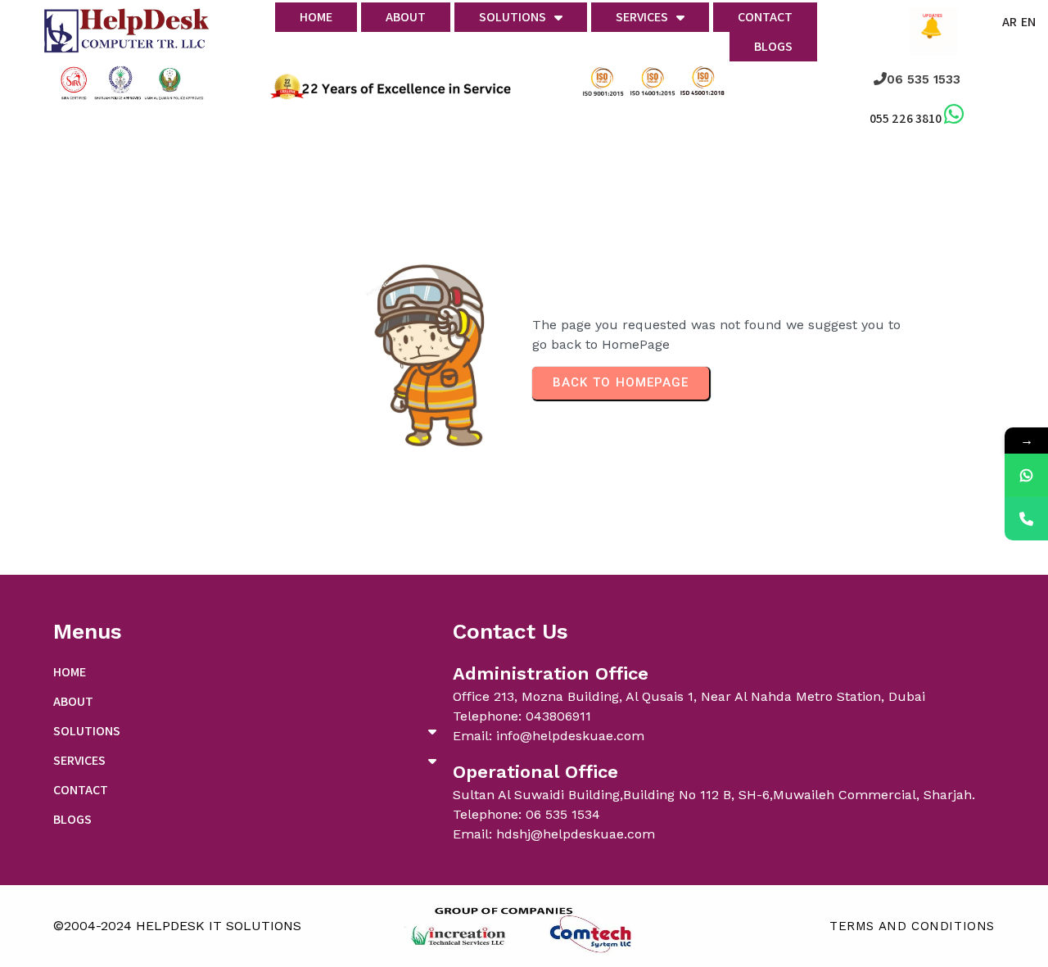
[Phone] (1026, 518)
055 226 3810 (906, 118)
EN (1028, 21)
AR (1009, 21)
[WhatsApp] (1026, 475)
